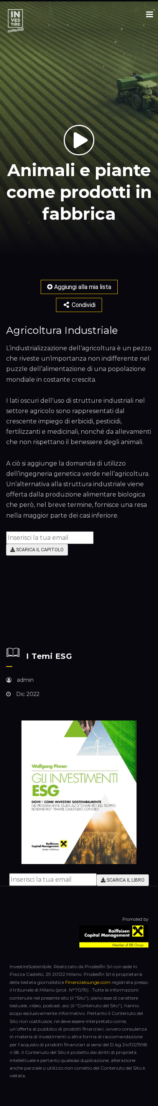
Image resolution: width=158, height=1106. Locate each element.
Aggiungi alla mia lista (82, 287)
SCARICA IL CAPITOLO (39, 549)
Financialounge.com (87, 982)
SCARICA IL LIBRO (125, 880)
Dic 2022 (27, 694)
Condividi (82, 305)
